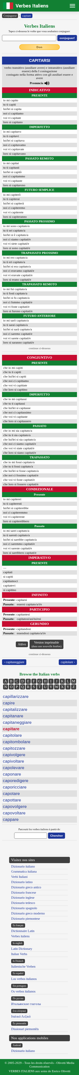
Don (39, 47)
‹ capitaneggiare (14, 662)
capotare (11, 793)
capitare (26, 15)
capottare (12, 800)
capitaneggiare (17, 722)
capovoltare (14, 813)
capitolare (12, 735)
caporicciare (15, 787)
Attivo (22, 644)
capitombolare (16, 741)
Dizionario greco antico (26, 887)
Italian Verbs (19, 954)
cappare (11, 819)
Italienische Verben (23, 966)
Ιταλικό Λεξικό (21, 1016)
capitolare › (68, 662)
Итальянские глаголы (26, 1004)
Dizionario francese (23, 892)
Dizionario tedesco (23, 903)
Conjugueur (10, 15)
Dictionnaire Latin (22, 931)
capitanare (13, 715)
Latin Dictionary (21, 948)
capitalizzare (15, 709)
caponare (12, 774)
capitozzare (14, 748)
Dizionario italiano (23, 866)
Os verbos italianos (23, 991)
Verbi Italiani (19, 876)
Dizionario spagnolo (24, 908)
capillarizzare (16, 696)
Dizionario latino (22, 882)
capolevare (13, 767)
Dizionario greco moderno (28, 913)
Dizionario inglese (22, 897)
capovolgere (15, 806)
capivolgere (14, 754)
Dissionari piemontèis (25, 1029)
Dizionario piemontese (25, 918)
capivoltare (13, 761)
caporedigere (15, 780)
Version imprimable (46, 644)
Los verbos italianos (24, 979)
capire (9, 703)
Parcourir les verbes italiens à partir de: (39, 829)
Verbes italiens (20, 936)
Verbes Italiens (32, 6)
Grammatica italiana (24, 871)
